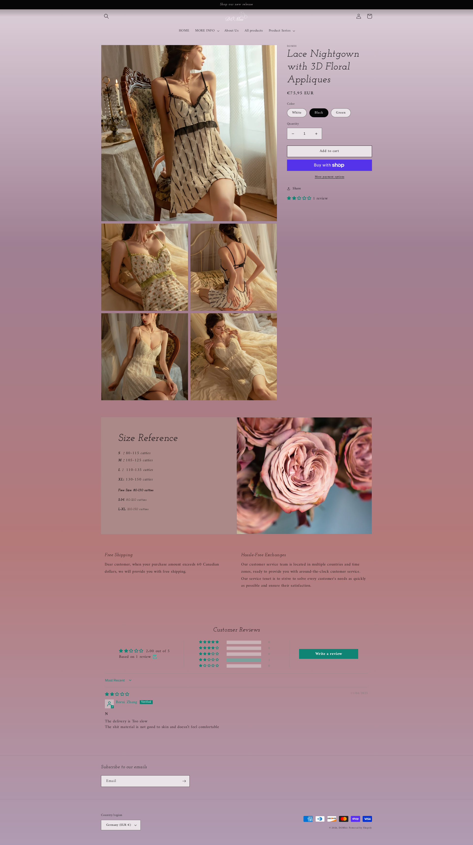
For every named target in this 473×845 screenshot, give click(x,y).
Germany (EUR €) (118, 825)
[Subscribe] (184, 781)
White (297, 113)
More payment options (329, 177)
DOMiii (343, 828)
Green (341, 113)
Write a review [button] (328, 653)
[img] (117, 694)
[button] (106, 16)
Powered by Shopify (360, 828)
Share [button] (297, 188)
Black (319, 113)
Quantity (293, 124)
